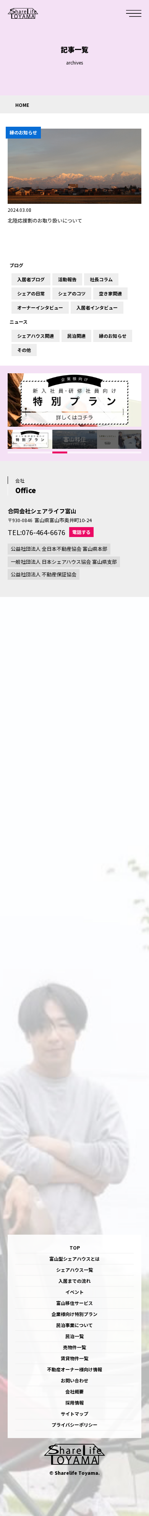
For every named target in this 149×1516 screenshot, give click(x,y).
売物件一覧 (74, 1347)
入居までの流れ (74, 1280)
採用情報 (74, 1402)
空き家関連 (110, 293)
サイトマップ (74, 1413)
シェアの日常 (31, 293)
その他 (24, 350)
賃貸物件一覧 (74, 1358)
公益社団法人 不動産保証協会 (43, 574)
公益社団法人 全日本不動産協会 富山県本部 (59, 548)
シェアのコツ (72, 293)
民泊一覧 (74, 1336)
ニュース (19, 321)
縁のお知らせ (112, 336)
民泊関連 (76, 336)
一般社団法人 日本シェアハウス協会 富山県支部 (64, 561)
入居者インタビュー (97, 307)
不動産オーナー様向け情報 (74, 1369)
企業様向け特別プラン (74, 1314)
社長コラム (101, 279)
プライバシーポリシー (74, 1424)
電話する (81, 532)
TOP (75, 1247)
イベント (74, 1292)
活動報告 (67, 279)
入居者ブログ (31, 279)
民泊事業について (74, 1325)
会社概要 (74, 1391)
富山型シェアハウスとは (74, 1258)
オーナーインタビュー (40, 307)
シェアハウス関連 (35, 336)
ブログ (16, 265)
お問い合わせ (74, 1380)
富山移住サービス (74, 1303)
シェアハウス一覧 (74, 1269)
